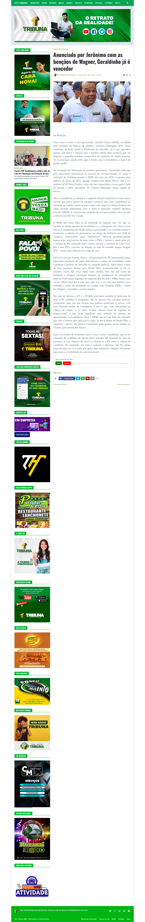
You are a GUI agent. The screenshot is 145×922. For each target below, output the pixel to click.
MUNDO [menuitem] (69, 3)
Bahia (66, 49)
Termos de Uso (104, 919)
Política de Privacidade (89, 919)
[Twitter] (127, 75)
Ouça (58, 363)
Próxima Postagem (123, 384)
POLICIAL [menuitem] (98, 3)
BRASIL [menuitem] (61, 3)
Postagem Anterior (60, 384)
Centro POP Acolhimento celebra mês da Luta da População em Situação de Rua (32, 172)
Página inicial (58, 49)
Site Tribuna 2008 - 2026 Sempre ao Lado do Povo (31, 919)
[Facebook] (124, 75)
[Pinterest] (87, 378)
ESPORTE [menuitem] (52, 3)
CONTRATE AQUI (22, 434)
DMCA (114, 919)
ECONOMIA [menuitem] (89, 3)
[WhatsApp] (130, 75)
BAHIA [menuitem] (44, 3)
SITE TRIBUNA (20, 3)
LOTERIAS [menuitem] (108, 3)
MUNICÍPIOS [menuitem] (35, 3)
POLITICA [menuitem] (78, 3)
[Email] (92, 378)
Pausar (67, 363)
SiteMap (121, 919)
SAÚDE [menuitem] (117, 3)
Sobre (129, 919)
